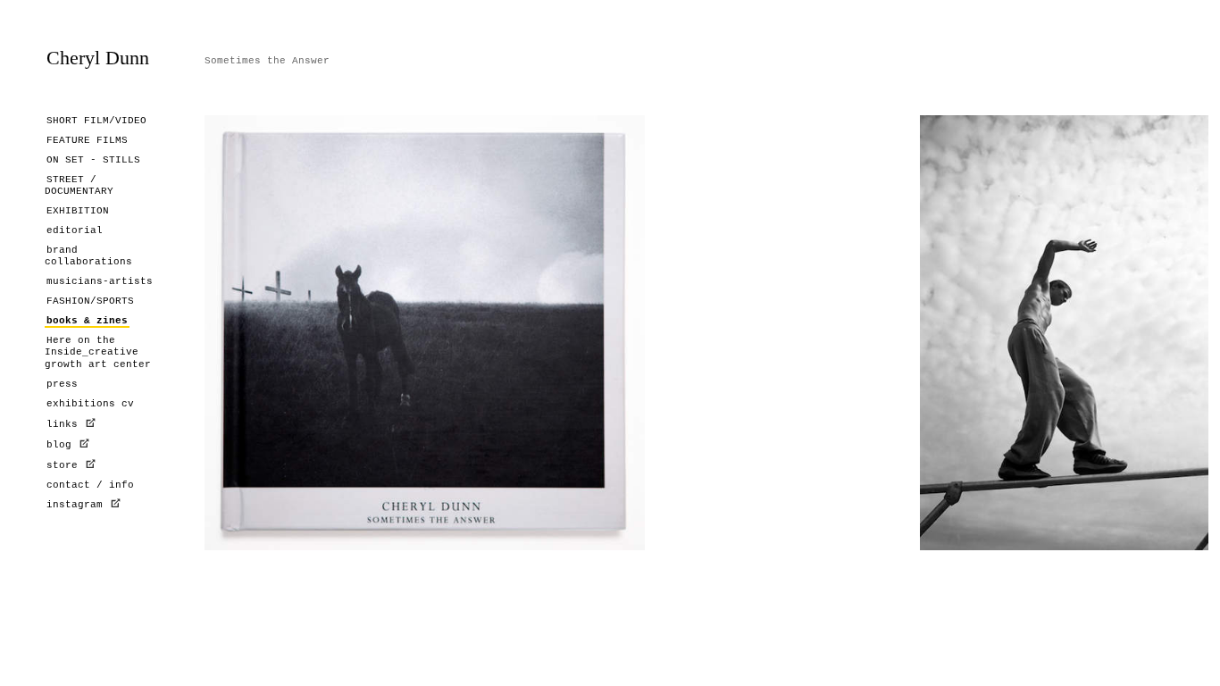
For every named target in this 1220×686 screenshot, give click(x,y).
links (65, 424)
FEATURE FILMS (87, 140)
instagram (77, 504)
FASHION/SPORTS (90, 301)
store (62, 465)
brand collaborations (88, 256)
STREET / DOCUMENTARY (79, 185)
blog (58, 444)
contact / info (90, 485)
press (62, 384)
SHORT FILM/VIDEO (96, 120)
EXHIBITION (77, 210)
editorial (74, 230)
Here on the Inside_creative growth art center (98, 352)
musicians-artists (99, 281)
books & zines (87, 320)
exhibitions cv (90, 403)
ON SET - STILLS (93, 160)
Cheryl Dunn (97, 57)
